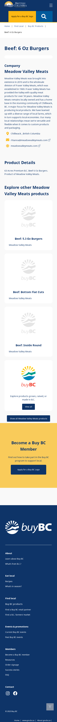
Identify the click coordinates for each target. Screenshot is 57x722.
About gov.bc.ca (43, 720)
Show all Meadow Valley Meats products (28, 418)
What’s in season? (13, 586)
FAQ (7, 674)
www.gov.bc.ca (28, 720)
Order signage (12, 664)
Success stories (12, 670)
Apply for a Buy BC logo (22, 16)
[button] (50, 706)
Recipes (8, 581)
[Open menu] (51, 5)
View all (28, 406)
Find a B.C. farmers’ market (17, 614)
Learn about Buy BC (14, 558)
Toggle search (44, 16)
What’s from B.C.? (13, 564)
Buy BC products (14, 604)
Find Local (19, 26)
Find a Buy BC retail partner (18, 609)
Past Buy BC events (14, 637)
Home (7, 26)
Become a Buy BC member (17, 654)
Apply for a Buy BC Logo (28, 469)
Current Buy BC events (15, 632)
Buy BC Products (35, 26)
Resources (10, 659)
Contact (9, 686)
